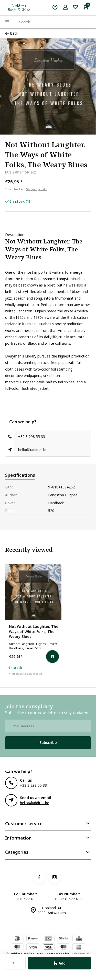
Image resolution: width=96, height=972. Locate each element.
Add (62, 963)
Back (14, 33)
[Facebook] (39, 877)
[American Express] (78, 947)
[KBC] (78, 939)
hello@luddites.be (32, 449)
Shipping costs (36, 189)
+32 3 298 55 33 (31, 436)
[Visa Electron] (48, 947)
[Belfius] (63, 939)
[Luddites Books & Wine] (19, 7)
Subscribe (48, 742)
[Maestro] (63, 947)
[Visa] (32, 947)
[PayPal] (32, 939)
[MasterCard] (17, 947)
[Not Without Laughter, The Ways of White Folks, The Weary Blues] (33, 592)
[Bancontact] (48, 939)
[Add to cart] (52, 656)
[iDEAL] (17, 939)
